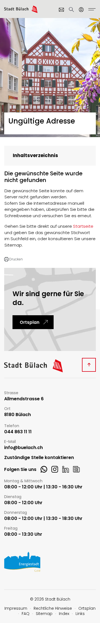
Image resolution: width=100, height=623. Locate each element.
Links (80, 613)
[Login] (81, 9)
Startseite (83, 226)
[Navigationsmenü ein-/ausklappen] (91, 10)
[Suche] (71, 9)
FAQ (25, 613)
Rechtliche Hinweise (53, 608)
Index (64, 613)
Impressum (15, 608)
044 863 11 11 (18, 432)
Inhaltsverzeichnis (35, 155)
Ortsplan (29, 322)
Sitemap (44, 613)
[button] (13, 259)
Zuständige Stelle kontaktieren (39, 458)
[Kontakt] (61, 9)
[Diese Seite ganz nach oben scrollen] (89, 365)
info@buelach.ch (23, 448)
